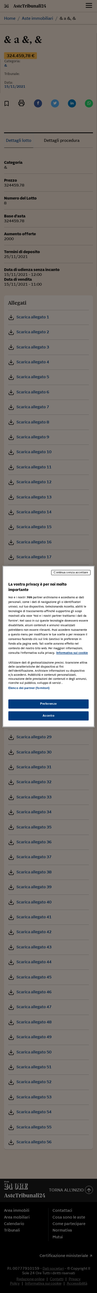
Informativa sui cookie (72, 652)
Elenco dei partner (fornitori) (29, 688)
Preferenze (48, 704)
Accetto (49, 715)
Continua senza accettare (71, 572)
